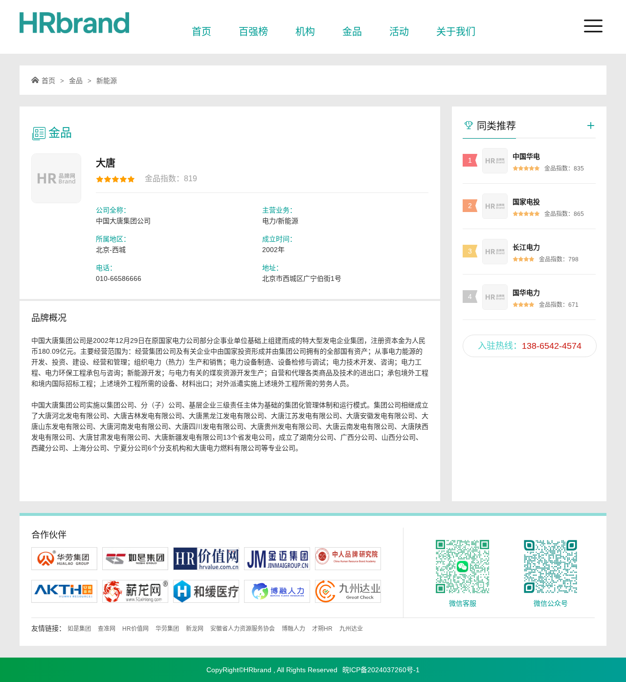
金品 (352, 31)
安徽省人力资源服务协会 (242, 628)
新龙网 (194, 628)
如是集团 (79, 628)
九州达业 (351, 628)
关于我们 (455, 31)
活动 (399, 31)
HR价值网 (135, 628)
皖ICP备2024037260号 (377, 670)
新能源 (106, 81)
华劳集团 (167, 628)
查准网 (106, 628)
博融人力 (293, 628)
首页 (201, 31)
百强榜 (253, 31)
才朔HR (322, 628)
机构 (305, 31)
